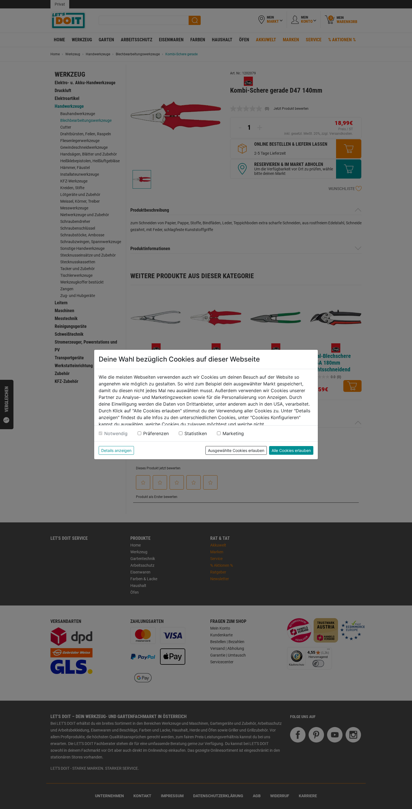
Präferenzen (156, 433)
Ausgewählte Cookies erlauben (236, 450)
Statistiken (195, 433)
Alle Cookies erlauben (291, 450)
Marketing (233, 433)
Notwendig (116, 433)
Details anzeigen (116, 450)
